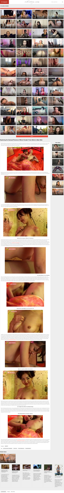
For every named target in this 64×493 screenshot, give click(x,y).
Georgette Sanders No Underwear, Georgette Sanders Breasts (15, 472)
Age (41, 8)
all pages (8, 491)
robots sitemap (13, 491)
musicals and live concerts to (21, 440)
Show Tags (61, 8)
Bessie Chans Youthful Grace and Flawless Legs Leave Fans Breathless (36, 470)
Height (54, 8)
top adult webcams (28, 448)
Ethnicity (39, 8)
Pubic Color (50, 8)
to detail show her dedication (16, 242)
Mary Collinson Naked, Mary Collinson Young (26, 470)
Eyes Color (44, 8)
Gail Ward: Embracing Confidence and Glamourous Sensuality (48, 472)
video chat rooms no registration (7, 448)
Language (36, 8)
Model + (32, 136)
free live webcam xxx (21, 448)
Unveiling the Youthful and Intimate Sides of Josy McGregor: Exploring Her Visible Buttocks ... (4, 471)
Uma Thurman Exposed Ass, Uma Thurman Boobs (58, 477)
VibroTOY (6, 446)
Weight (56, 8)
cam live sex (15, 448)
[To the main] (32, 2)
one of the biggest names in (12, 339)
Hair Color (47, 8)
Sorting (58, 8)
